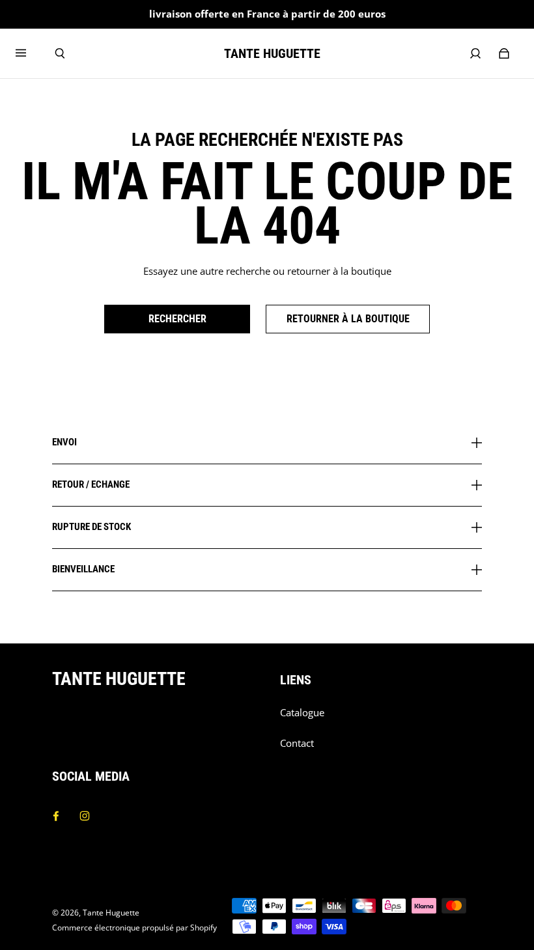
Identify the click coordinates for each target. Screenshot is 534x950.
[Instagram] (84, 816)
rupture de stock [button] (91, 527)
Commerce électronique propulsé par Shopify (134, 927)
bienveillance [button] (83, 569)
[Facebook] (56, 816)
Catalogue (302, 712)
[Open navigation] (30, 53)
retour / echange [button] (91, 484)
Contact (297, 743)
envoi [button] (64, 443)
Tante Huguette (111, 912)
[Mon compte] (475, 53)
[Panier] (504, 53)
